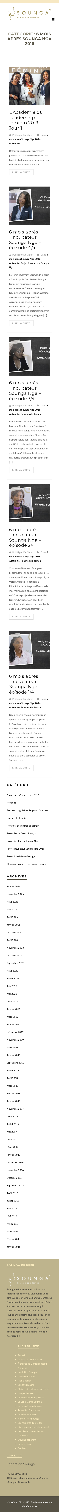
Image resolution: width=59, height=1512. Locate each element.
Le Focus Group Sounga (30, 1405)
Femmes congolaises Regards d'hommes (27, 810)
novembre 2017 (15, 1108)
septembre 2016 (15, 1185)
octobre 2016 (14, 1177)
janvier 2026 (13, 886)
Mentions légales (30, 1506)
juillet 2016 (13, 1200)
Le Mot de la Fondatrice (30, 1359)
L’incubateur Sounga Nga (31, 1397)
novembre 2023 (15, 947)
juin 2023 (12, 986)
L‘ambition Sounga (27, 1372)
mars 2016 (12, 1231)
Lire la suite (21, 172)
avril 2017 (12, 1139)
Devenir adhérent (27, 1439)
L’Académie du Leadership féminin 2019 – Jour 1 (26, 120)
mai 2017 (12, 1131)
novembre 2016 (15, 1170)
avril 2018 (12, 1078)
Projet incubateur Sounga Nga (22, 841)
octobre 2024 (14, 932)
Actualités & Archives (29, 1410)
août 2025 (12, 901)
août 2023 (12, 970)
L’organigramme (26, 1384)
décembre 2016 (15, 1162)
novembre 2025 (15, 894)
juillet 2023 (13, 978)
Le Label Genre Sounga (30, 1401)
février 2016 (13, 1239)
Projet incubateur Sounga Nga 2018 (26, 848)
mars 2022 (12, 1016)
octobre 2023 (14, 955)
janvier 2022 (13, 1024)
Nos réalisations (26, 1376)
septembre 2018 (15, 1062)
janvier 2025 (13, 924)
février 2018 (13, 1093)
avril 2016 (12, 1223)
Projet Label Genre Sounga (21, 856)
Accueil (21, 1355)
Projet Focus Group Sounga (21, 833)
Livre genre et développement (33, 1427)
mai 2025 (12, 909)
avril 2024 (12, 940)
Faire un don (24, 1444)
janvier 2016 (13, 1246)
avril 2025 (12, 917)
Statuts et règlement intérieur (33, 1389)
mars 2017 (12, 1147)
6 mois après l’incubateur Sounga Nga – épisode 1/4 (25, 684)
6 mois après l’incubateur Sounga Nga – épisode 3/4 (25, 390)
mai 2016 (12, 1216)
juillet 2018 (13, 1070)
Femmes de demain (31, 414)
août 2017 (12, 1116)
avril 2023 (12, 1001)
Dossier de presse (27, 1414)
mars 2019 (12, 1047)
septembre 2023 (15, 963)
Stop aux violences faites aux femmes (26, 864)
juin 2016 (12, 1208)
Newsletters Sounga (28, 1418)
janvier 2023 (13, 1009)
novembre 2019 (15, 1039)
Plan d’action (24, 1380)
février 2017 (13, 1154)
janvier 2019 (13, 1055)
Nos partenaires (26, 1393)
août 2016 (12, 1193)
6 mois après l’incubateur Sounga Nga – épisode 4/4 (25, 239)
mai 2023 (12, 993)
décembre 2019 (15, 1032)
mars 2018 (12, 1085)
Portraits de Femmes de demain (23, 825)
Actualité (14, 143)
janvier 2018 (13, 1101)
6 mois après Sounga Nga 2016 (23, 795)
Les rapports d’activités (30, 1422)
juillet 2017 (13, 1124)
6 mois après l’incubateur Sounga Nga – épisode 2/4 (25, 537)
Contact (22, 1448)
